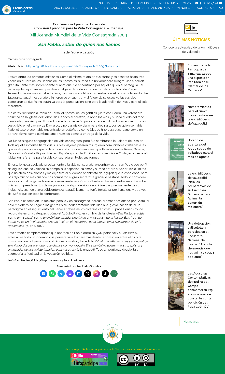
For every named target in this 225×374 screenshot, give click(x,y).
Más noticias (191, 321)
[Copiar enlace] (114, 273)
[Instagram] (96, 273)
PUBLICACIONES (141, 3)
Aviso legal (72, 349)
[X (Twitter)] (87, 273)
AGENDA (121, 3)
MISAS (187, 3)
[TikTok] (105, 273)
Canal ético (152, 349)
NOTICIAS (105, 3)
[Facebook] (43, 273)
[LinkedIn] (78, 273)
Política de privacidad (97, 349)
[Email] (70, 273)
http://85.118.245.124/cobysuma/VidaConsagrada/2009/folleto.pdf (73, 66)
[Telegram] (61, 273)
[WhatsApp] (52, 273)
